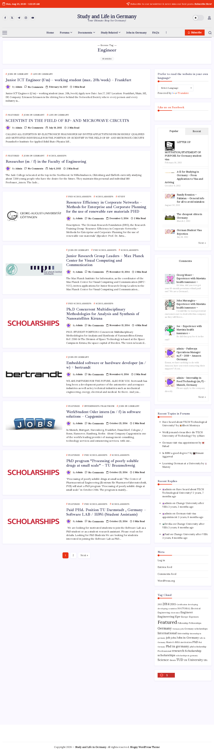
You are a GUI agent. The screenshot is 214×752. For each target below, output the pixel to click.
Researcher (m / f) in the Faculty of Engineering (46, 161)
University (195, 660)
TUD (179, 660)
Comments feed (167, 573)
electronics (175, 613)
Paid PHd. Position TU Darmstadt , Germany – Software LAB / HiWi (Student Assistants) (106, 512)
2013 (160, 604)
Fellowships (195, 623)
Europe (184, 617)
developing (193, 604)
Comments (185, 260)
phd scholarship (198, 646)
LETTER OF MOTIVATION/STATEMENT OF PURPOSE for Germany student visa (183, 151)
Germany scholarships (196, 628)
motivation (186, 642)
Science (163, 660)
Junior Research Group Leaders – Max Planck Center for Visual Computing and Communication (105, 260)
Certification (182, 604)
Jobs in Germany (188, 637)
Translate (183, 93)
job (168, 637)
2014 (166, 604)
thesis (173, 660)
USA (206, 660)
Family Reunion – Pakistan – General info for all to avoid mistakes (190, 198)
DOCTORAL (183, 608)
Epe (177, 616)
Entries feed (165, 567)
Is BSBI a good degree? (175, 453)
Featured (167, 622)
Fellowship (183, 623)
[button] (198, 18)
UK (185, 660)
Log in (161, 560)
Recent (197, 131)
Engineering (166, 616)
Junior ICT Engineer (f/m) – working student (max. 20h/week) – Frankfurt (68, 80)
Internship (183, 633)
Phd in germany (177, 646)
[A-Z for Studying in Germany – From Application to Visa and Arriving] (170, 172)
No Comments (35, 87)
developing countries (167, 608)
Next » (84, 555)
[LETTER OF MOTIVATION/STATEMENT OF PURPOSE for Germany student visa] (170, 145)
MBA (177, 642)
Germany (165, 628)
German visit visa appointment (180, 442)
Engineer (186, 612)
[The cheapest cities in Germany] (170, 216)
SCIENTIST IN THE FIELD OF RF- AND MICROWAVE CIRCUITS (67, 120)
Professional (164, 651)
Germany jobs (178, 629)
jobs (173, 637)
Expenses (194, 616)
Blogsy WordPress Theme (145, 747)
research (178, 651)
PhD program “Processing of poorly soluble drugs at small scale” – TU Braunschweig (102, 463)
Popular (174, 131)
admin (19, 86)
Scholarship (193, 651)
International (167, 633)
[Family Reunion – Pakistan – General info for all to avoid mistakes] (170, 195)
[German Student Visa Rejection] (170, 231)
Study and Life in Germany (107, 16)
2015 (173, 604)
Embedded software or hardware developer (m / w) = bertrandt (106, 365)
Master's (170, 642)
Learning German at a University (181, 463)
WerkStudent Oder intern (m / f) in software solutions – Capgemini (103, 414)
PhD (195, 642)
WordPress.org (166, 580)
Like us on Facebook (171, 107)
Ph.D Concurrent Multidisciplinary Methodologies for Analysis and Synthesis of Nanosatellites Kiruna (102, 314)
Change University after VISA (191, 534)
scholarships (166, 655)
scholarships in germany (187, 655)
